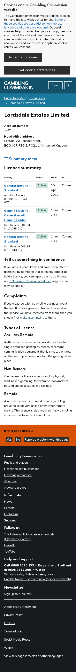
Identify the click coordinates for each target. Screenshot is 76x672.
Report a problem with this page (46, 439)
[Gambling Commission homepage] (18, 88)
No (18, 439)
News (8, 502)
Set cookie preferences (37, 70)
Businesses (37, 98)
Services (10, 520)
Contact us (11, 514)
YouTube (10, 551)
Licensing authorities (18, 475)
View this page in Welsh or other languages (33, 656)
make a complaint (32, 318)
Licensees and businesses (21, 469)
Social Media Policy (17, 639)
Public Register (14, 98)
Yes (9, 439)
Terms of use (13, 631)
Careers (9, 508)
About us (10, 481)
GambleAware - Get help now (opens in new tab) (37, 579)
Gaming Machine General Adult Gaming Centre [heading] (16, 215)
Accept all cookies (23, 57)
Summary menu (23, 159)
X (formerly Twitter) (17, 539)
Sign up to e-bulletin (18, 594)
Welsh (8, 648)
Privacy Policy (13, 615)
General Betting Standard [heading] (16, 188)
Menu (55, 85)
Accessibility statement (20, 607)
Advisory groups (15, 487)
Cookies (9, 623)
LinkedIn (9, 545)
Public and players (16, 462)
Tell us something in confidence (30, 281)
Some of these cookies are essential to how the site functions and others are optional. (35, 24)
